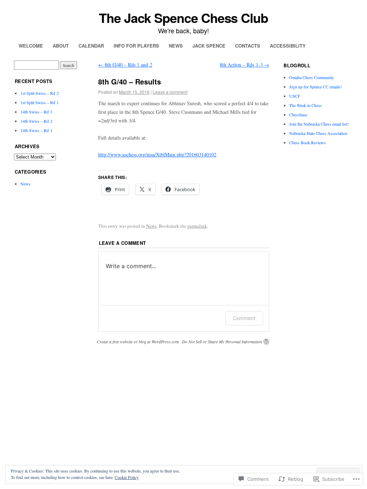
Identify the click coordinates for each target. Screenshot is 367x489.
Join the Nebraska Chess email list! (319, 124)
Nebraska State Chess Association (318, 133)
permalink (197, 226)
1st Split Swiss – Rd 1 (39, 102)
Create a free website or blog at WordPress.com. (138, 341)
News (176, 45)
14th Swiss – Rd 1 (36, 130)
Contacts (247, 45)
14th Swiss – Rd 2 (36, 121)
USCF (294, 96)
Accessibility (288, 45)
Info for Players (136, 45)
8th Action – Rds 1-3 (244, 64)
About (61, 45)
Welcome (31, 45)
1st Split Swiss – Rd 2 (39, 93)
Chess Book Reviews (307, 142)
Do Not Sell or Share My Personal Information (222, 341)
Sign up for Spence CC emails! (315, 86)
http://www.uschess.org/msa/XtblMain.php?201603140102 (157, 154)
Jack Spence (208, 45)
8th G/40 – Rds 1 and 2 (125, 64)
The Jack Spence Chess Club (183, 17)
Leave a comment (170, 92)
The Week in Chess (305, 105)
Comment (244, 318)
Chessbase (298, 114)
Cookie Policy (127, 477)
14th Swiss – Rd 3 (36, 112)
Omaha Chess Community (311, 77)
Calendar (91, 45)
